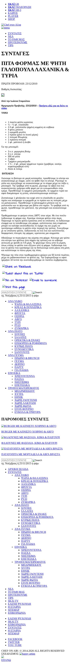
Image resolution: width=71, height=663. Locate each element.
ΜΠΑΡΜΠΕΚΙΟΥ (25, 391)
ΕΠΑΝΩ (6, 660)
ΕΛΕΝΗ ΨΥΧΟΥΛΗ (19, 603)
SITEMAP (13, 609)
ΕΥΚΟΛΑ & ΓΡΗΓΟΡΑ (28, 412)
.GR (13, 4)
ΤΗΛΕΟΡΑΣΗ (19, 7)
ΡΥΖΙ (17, 325)
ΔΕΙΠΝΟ (20, 364)
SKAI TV (13, 600)
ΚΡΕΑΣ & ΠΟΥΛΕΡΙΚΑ (28, 307)
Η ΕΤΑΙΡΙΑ (14, 606)
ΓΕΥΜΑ (19, 361)
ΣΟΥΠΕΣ (20, 334)
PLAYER (13, 16)
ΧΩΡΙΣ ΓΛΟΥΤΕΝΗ (26, 400)
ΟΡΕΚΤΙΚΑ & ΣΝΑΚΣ (27, 340)
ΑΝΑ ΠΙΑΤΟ (15, 331)
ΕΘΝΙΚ (19, 397)
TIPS (10, 45)
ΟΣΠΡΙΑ (19, 316)
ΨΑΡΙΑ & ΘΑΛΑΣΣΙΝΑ (28, 304)
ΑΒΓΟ (18, 319)
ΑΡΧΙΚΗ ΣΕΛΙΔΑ (18, 469)
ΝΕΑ (11, 36)
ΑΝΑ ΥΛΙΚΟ (15, 301)
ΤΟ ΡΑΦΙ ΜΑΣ (16, 39)
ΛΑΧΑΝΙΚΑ (22, 310)
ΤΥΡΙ (17, 322)
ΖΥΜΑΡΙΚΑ (22, 328)
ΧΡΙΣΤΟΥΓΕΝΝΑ (25, 376)
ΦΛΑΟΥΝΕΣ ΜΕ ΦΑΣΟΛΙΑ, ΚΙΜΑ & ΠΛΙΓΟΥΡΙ (29, 443)
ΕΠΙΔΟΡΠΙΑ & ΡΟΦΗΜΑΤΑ (31, 343)
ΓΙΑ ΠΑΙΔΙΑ (22, 370)
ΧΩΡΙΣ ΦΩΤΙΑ (23, 406)
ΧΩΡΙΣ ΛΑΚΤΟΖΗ (25, 403)
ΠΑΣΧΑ (19, 379)
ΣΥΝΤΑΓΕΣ (14, 33)
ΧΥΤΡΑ (19, 394)
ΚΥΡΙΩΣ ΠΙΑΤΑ (24, 346)
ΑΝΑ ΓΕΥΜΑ (16, 355)
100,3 (14, 10)
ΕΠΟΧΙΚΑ (14, 373)
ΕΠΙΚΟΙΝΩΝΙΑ (17, 612)
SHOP (11, 19)
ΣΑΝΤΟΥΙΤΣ (22, 352)
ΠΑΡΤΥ (19, 367)
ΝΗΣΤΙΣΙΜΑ (22, 382)
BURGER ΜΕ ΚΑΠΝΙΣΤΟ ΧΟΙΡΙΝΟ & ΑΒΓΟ (27, 431)
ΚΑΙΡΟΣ (13, 13)
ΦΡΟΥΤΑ (20, 313)
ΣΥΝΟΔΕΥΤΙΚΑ (24, 349)
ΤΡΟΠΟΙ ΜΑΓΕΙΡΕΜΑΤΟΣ (23, 388)
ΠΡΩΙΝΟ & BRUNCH (27, 358)
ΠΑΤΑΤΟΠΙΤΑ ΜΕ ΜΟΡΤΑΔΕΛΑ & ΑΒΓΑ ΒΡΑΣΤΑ (30, 454)
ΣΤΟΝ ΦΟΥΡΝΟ (24, 409)
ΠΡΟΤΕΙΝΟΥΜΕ (17, 42)
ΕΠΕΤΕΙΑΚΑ (22, 385)
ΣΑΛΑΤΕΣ (20, 337)
